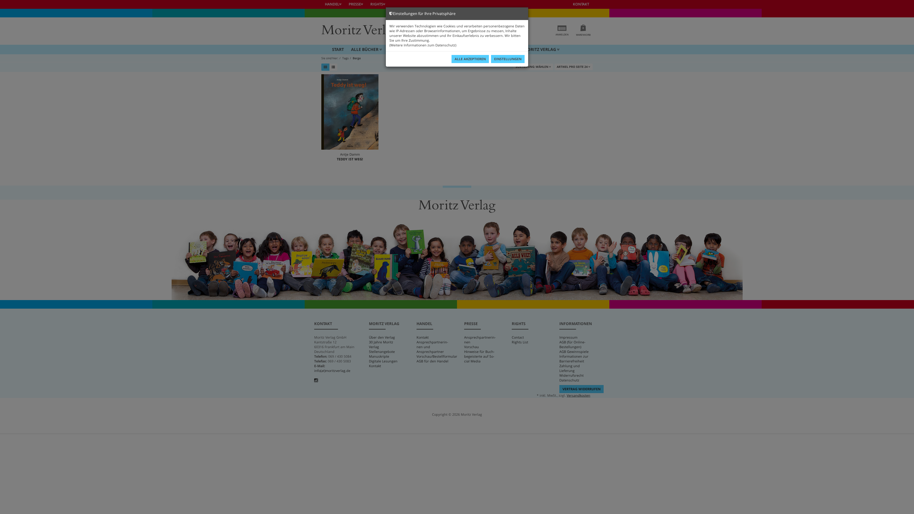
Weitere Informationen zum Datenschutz (422, 45)
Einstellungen (508, 59)
